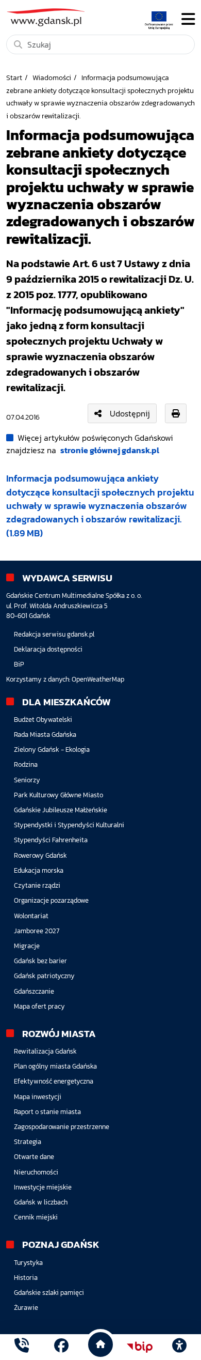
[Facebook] (61, 1346)
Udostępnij (130, 413)
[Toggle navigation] (188, 19)
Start (14, 77)
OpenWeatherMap (98, 679)
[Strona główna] (21, 1346)
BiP (19, 664)
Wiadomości (51, 77)
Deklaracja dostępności (48, 649)
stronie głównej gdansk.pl (109, 450)
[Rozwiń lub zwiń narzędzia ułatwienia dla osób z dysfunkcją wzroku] (179, 1347)
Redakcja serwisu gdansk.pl (54, 634)
